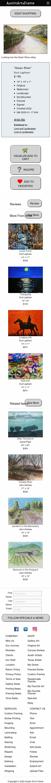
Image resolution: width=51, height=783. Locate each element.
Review (34, 756)
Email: (9, 608)
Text (32, 718)
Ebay (30, 703)
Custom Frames (36, 674)
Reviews (10, 650)
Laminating (10, 732)
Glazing (8, 742)
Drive (32, 723)
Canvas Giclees (36, 650)
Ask (32, 732)
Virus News (12, 698)
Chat (32, 742)
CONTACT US (37, 708)
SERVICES (10, 708)
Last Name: (9, 602)
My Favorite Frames (34, 692)
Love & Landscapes (23, 131)
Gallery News (13, 683)
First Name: (9, 594)
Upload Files (36, 771)
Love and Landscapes (25, 128)
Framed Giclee (36, 669)
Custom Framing (13, 713)
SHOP (31, 636)
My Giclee (33, 664)
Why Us (10, 640)
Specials (32, 698)
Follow (33, 751)
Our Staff (10, 660)
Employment (36, 761)
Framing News (13, 693)
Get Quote (35, 747)
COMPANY (12, 636)
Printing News (13, 688)
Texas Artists (35, 660)
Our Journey (12, 645)
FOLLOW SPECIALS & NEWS (25, 617)
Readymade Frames (34, 680)
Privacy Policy (13, 674)
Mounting (9, 727)
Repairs (8, 751)
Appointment (37, 727)
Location (10, 664)
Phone (33, 713)
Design (8, 756)
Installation (10, 766)
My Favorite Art (36, 686)
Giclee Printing (12, 718)
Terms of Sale (13, 679)
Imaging (8, 723)
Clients (9, 655)
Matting (8, 737)
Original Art (34, 645)
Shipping (9, 771)
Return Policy (13, 669)
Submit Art (35, 766)
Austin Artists (35, 655)
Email (33, 737)
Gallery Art (33, 640)
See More (33, 215)
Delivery (8, 761)
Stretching (10, 747)
